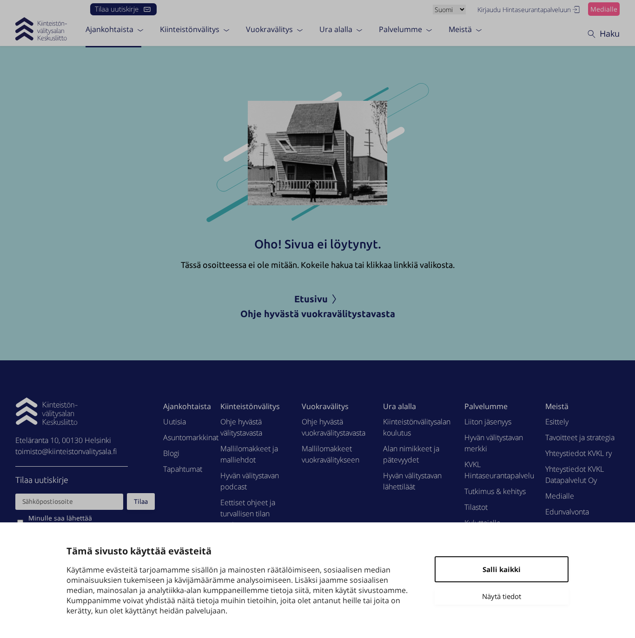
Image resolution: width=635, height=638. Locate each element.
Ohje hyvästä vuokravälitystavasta (317, 313)
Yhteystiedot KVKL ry (578, 453)
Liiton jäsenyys (487, 422)
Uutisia (174, 422)
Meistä (460, 29)
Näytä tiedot (501, 596)
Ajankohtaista (109, 29)
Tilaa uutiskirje (117, 8)
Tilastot (476, 507)
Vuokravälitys (269, 29)
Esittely (557, 422)
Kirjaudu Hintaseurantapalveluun (524, 9)
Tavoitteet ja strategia (580, 437)
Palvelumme (400, 29)
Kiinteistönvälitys (189, 29)
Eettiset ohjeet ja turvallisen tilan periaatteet (247, 513)
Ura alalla (335, 29)
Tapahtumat (182, 469)
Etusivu (311, 298)
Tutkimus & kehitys (495, 491)
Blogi (171, 453)
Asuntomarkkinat (190, 437)
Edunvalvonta (567, 512)
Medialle (603, 9)
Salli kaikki (502, 569)
